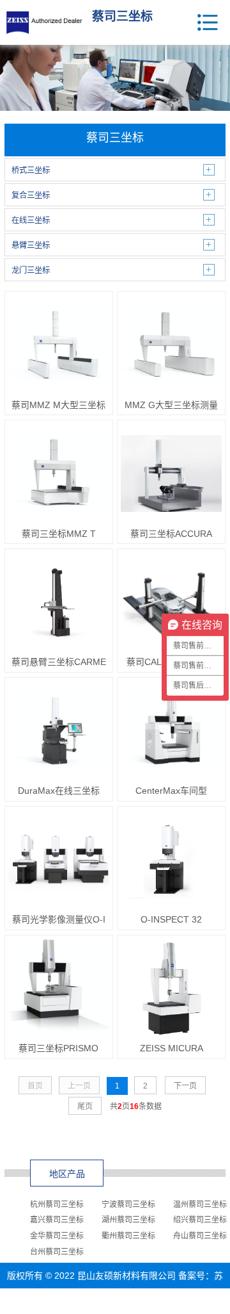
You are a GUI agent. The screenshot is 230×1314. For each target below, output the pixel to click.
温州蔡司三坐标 (200, 1204)
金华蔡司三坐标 (57, 1235)
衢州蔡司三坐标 (128, 1235)
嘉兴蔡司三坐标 (57, 1219)
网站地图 (160, 1301)
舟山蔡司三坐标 (200, 1235)
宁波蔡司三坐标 (128, 1204)
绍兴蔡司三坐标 (200, 1219)
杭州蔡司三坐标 (57, 1204)
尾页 (85, 1106)
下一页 (185, 1085)
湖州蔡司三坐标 (128, 1219)
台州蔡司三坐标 (57, 1251)
